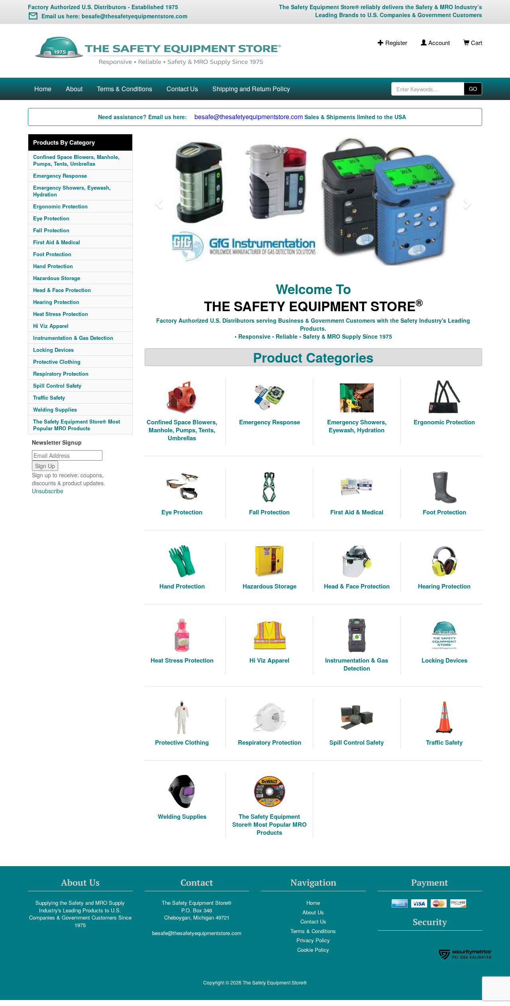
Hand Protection (53, 266)
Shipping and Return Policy (251, 88)
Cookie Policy (313, 949)
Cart (475, 42)
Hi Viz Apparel (51, 325)
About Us (313, 912)
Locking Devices (53, 349)
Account (438, 42)
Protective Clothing (56, 361)
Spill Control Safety (57, 385)
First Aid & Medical (56, 242)
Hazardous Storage (56, 278)
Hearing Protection (56, 302)
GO (473, 88)
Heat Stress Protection (60, 314)
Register (395, 42)
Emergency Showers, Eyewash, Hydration (72, 191)
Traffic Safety (49, 397)
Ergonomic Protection (60, 206)
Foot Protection (52, 254)
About (74, 88)
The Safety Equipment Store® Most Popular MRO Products (76, 425)
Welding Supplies (55, 409)
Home (42, 88)
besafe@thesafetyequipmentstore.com (196, 933)
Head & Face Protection (62, 290)
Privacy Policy (313, 940)
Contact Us (182, 88)
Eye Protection (51, 218)
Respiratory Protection (60, 373)
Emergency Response (60, 175)
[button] (158, 201)
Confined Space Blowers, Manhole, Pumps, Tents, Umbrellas (76, 160)
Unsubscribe (47, 491)
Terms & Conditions (124, 88)
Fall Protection (51, 230)
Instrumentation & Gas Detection (73, 337)
